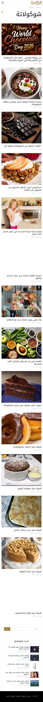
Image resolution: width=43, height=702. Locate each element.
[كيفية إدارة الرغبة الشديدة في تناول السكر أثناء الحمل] (22, 213)
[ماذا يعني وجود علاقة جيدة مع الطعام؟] (22, 301)
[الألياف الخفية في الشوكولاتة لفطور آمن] (22, 127)
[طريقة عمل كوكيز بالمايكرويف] (22, 594)
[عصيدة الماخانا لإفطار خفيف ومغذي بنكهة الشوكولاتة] (22, 83)
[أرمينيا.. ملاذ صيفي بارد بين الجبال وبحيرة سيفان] (34, 683)
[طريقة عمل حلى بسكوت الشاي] (22, 511)
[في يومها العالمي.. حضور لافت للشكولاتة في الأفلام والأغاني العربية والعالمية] (22, 39)
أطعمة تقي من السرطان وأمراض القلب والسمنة (24, 362)
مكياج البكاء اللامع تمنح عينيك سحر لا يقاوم (17, 673)
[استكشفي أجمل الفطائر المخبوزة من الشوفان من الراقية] (22, 169)
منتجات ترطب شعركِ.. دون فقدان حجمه (18, 665)
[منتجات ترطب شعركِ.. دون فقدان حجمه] (34, 666)
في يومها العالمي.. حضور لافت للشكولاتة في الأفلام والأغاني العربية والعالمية (23, 59)
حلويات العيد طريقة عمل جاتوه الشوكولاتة (23, 405)
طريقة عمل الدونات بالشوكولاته (27, 447)
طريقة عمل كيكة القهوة (30, 571)
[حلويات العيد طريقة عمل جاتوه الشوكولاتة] (22, 387)
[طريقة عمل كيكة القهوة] (22, 553)
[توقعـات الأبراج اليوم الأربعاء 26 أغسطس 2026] (34, 649)
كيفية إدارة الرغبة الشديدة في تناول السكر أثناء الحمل (22, 233)
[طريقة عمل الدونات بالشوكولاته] (22, 428)
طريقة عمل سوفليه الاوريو (30, 488)
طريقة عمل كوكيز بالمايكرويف (28, 613)
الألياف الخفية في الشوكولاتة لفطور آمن (23, 146)
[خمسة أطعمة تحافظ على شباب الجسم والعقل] (22, 257)
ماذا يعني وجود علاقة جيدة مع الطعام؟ (24, 320)
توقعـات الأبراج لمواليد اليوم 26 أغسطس (18, 656)
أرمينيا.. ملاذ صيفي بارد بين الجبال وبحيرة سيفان (18, 682)
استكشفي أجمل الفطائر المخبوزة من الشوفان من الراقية (25, 188)
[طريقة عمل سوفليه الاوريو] (22, 470)
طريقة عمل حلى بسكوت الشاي (28, 530)
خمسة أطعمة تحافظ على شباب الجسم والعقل (24, 277)
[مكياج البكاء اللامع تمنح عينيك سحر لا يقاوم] (34, 675)
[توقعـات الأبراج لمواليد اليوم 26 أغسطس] (34, 658)
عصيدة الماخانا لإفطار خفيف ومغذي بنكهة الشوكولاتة (22, 103)
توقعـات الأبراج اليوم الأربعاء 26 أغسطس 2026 (18, 648)
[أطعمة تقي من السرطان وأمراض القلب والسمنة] (22, 343)
